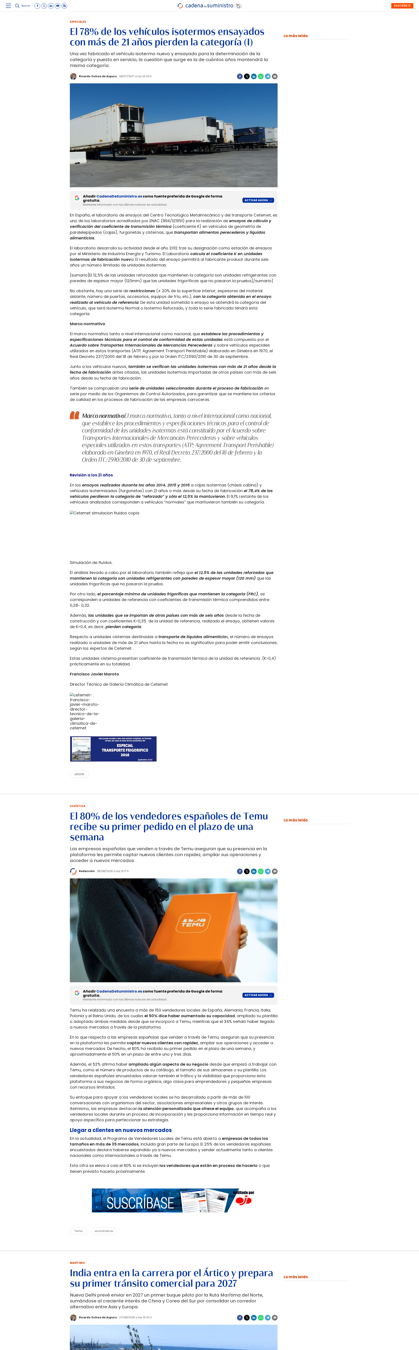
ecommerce (104, 1231)
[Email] (275, 76)
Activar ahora (256, 200)
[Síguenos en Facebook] (37, 6)
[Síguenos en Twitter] (44, 6)
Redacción (87, 871)
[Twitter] (247, 76)
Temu (78, 1231)
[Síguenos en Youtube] (57, 6)
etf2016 (79, 774)
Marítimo (77, 1263)
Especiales (78, 22)
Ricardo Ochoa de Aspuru (98, 76)
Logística (77, 806)
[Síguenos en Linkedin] (50, 6)
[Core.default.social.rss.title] (64, 6)
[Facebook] (240, 76)
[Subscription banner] (174, 1216)
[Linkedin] (254, 76)
